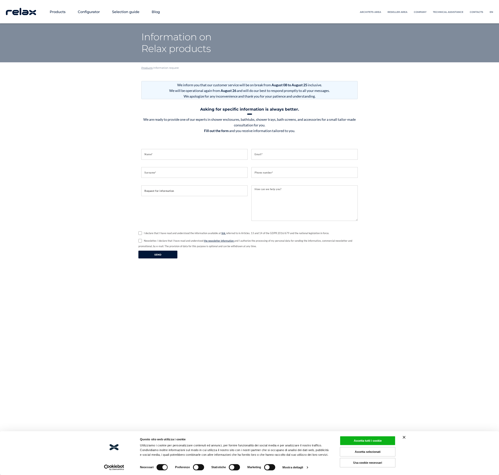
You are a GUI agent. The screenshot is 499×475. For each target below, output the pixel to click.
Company (420, 12)
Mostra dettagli (292, 467)
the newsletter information (219, 240)
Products (57, 12)
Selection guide (125, 12)
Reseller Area (397, 12)
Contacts (476, 12)
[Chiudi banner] (404, 437)
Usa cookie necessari (367, 462)
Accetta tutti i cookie (368, 440)
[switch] (198, 467)
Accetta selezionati (367, 451)
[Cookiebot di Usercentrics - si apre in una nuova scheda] (114, 467)
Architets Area (370, 12)
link (223, 233)
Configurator (89, 12)
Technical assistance (448, 12)
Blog (156, 12)
